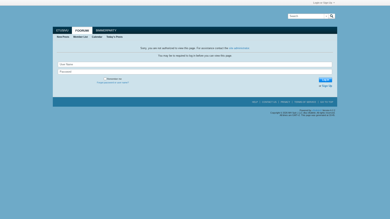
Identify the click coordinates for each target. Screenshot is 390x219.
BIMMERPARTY (106, 30)
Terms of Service (305, 102)
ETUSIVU (62, 30)
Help (255, 102)
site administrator (239, 48)
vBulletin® (317, 110)
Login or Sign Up (322, 2)
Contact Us (269, 102)
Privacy (285, 102)
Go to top (326, 102)
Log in (325, 79)
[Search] (331, 16)
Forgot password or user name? (113, 82)
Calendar (97, 36)
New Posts (63, 36)
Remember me (114, 79)
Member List (80, 36)
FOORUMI (82, 30)
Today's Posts (114, 36)
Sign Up (327, 85)
